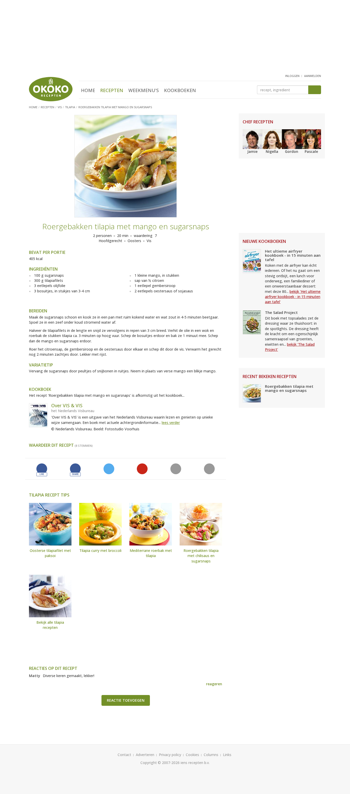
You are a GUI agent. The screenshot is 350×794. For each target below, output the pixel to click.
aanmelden (312, 76)
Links (227, 754)
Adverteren (145, 754)
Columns (211, 754)
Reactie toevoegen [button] (126, 700)
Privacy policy (170, 754)
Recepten (111, 90)
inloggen (292, 76)
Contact (124, 754)
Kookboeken (180, 90)
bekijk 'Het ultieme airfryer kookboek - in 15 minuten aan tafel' (293, 296)
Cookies (192, 754)
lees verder (171, 422)
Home (88, 90)
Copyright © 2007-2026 (160, 762)
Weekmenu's (143, 90)
